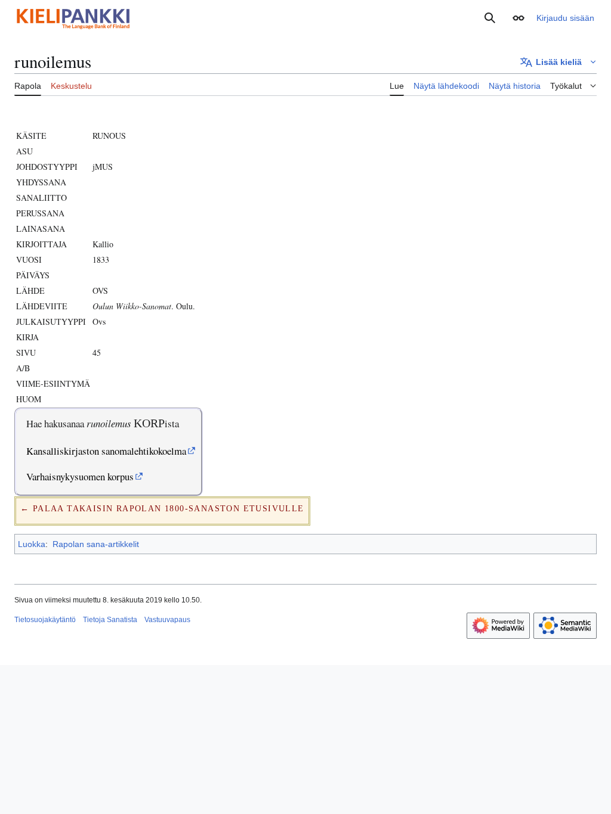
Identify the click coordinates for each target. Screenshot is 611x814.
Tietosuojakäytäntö (45, 620)
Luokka (31, 544)
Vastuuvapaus (167, 620)
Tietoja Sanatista (110, 620)
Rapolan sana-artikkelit (96, 544)
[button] (518, 18)
